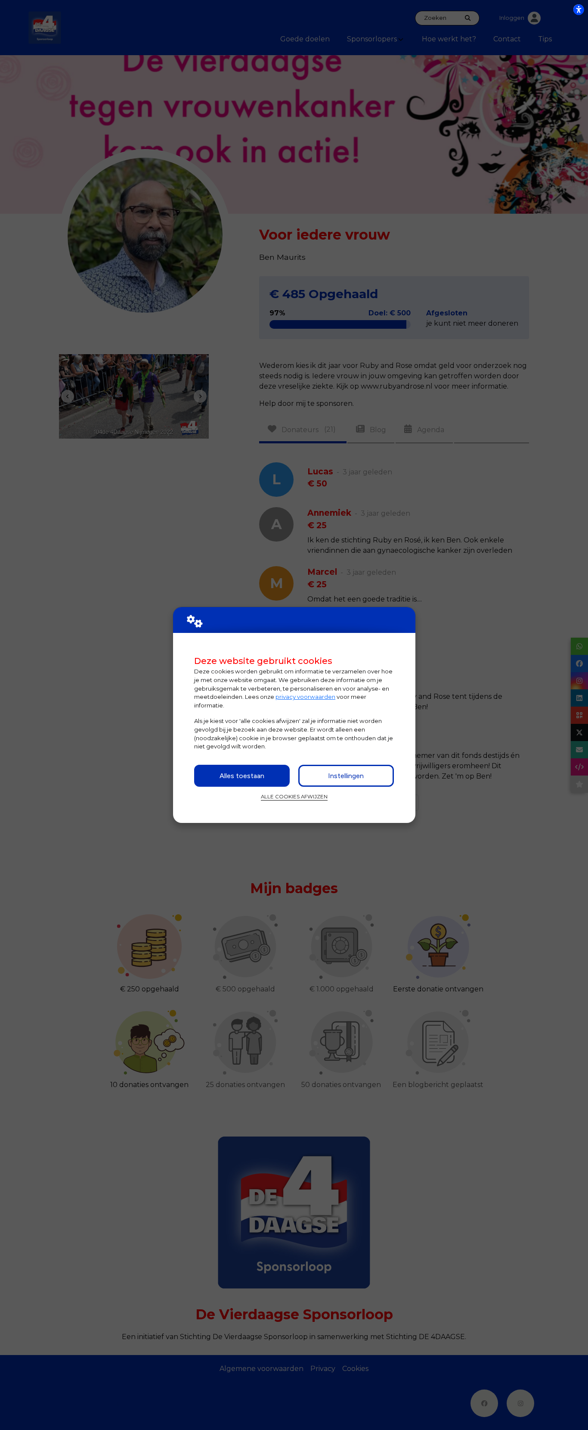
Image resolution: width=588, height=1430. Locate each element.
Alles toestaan (242, 776)
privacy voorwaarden (305, 696)
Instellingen (346, 776)
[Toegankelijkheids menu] (578, 9)
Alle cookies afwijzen (294, 797)
